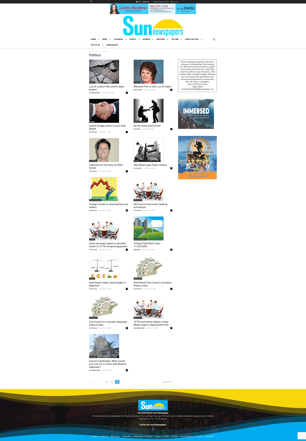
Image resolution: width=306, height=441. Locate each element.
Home (91, 51)
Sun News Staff (94, 93)
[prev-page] (91, 382)
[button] (214, 39)
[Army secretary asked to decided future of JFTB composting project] (108, 228)
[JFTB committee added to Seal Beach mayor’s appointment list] (153, 307)
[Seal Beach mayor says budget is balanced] (108, 268)
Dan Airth (137, 249)
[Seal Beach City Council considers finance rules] (153, 268)
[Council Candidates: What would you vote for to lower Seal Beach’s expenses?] (108, 346)
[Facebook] (153, 429)
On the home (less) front (147, 125)
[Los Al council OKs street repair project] (108, 72)
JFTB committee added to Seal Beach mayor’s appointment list (151, 323)
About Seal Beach (139, 122)
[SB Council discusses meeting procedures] (153, 189)
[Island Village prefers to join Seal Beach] (108, 111)
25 (106, 382)
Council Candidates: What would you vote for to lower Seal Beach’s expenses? (107, 364)
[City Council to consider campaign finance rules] (108, 307)
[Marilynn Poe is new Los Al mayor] (153, 72)
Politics (98, 51)
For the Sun (93, 132)
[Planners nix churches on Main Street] (108, 150)
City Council (137, 200)
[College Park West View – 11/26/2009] (153, 228)
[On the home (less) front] (153, 111)
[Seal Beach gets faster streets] (153, 150)
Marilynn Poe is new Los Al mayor (152, 86)
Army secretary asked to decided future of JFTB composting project (108, 245)
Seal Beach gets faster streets (150, 165)
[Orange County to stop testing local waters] (108, 189)
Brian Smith (138, 90)
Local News (93, 161)
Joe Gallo (137, 129)
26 (112, 382)
